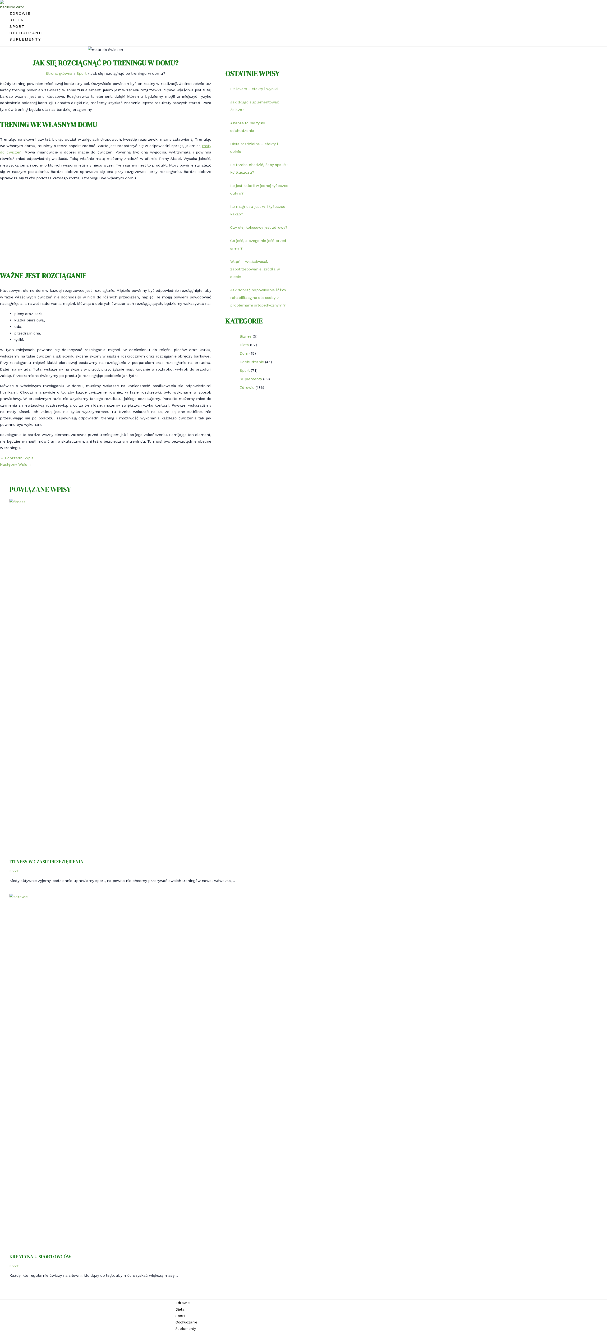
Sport (17, 26)
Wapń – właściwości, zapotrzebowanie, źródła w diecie (255, 269)
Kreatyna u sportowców (40, 1256)
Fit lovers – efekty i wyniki (254, 89)
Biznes (246, 336)
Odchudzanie (26, 33)
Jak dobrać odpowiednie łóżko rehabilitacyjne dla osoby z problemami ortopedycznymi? (258, 297)
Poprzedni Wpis (16, 458)
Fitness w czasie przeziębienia (46, 861)
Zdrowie (20, 13)
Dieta (16, 20)
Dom (244, 353)
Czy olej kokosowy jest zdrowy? (258, 227)
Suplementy (25, 39)
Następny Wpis (16, 464)
